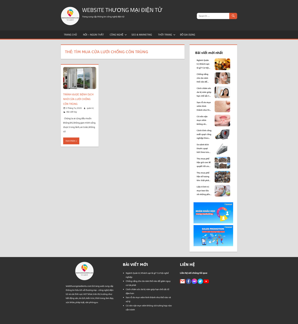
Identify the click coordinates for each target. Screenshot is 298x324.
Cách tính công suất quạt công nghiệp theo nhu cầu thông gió (204, 134)
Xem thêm (70, 141)
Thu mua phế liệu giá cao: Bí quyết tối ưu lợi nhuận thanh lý (204, 162)
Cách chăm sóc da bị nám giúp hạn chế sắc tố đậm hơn (204, 92)
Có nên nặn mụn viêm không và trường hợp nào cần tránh (203, 120)
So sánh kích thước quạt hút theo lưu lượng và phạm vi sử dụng (204, 148)
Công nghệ (116, 34)
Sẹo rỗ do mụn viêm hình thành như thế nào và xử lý (204, 106)
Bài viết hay (72, 112)
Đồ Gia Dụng (187, 34)
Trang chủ (70, 34)
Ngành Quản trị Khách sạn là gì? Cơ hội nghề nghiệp (203, 64)
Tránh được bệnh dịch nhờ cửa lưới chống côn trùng (78, 99)
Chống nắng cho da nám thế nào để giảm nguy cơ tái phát (203, 78)
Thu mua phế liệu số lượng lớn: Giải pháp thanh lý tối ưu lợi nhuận (204, 176)
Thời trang (165, 34)
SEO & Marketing (141, 34)
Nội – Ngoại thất (93, 34)
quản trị (90, 108)
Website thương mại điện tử (122, 10)
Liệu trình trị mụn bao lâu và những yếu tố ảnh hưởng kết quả (203, 190)
